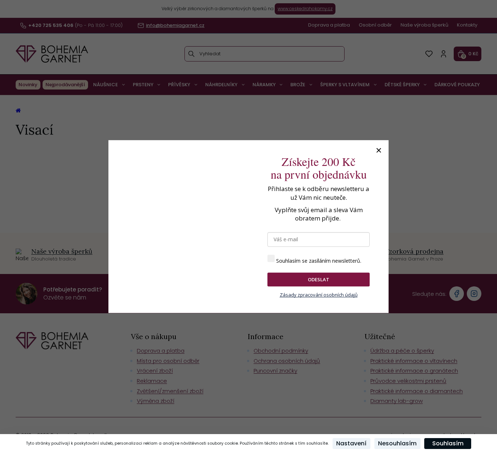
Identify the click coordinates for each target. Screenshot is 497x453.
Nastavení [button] (351, 443)
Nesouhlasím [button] (397, 443)
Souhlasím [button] (448, 443)
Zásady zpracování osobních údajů (319, 295)
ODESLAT (318, 279)
